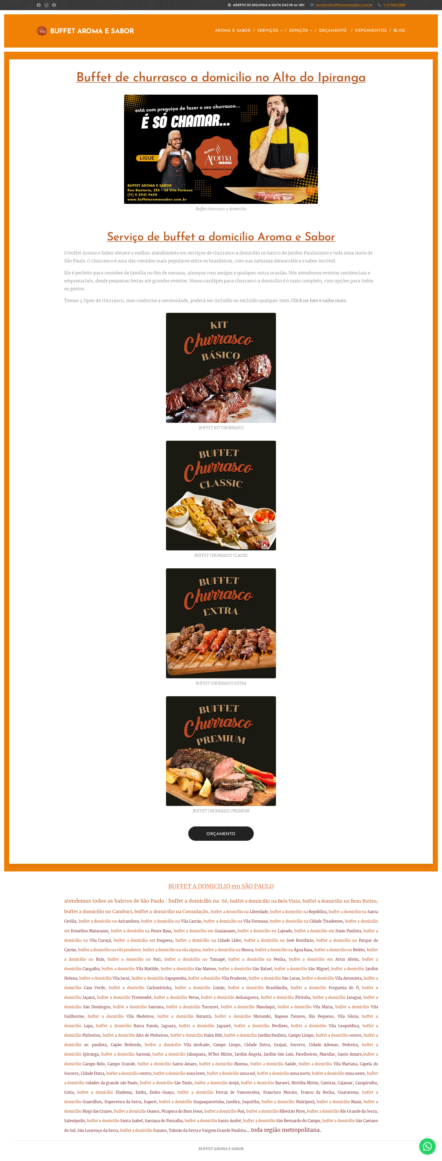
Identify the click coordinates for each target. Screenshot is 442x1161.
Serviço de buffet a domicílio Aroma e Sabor (221, 237)
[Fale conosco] (427, 1146)
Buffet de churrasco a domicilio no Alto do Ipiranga (221, 78)
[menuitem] (234, 31)
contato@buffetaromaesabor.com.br (344, 5)
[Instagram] (46, 5)
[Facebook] (39, 5)
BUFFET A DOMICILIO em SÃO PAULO (221, 886)
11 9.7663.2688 (394, 5)
